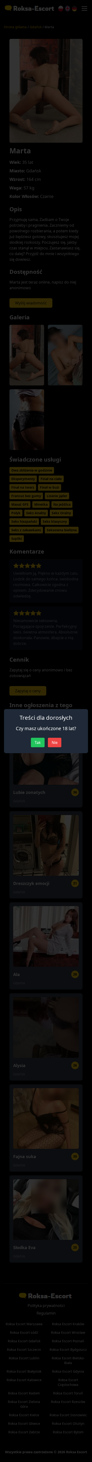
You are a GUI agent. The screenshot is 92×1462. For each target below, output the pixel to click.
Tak (38, 742)
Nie (55, 742)
